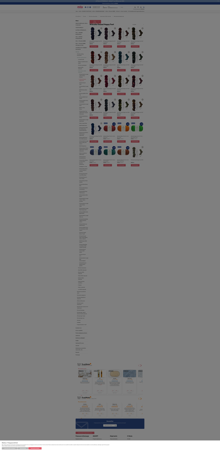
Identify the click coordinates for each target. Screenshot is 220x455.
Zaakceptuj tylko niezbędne (9, 448)
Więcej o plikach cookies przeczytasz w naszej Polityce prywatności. (13, 445)
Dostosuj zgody (23, 448)
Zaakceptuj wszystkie (35, 448)
